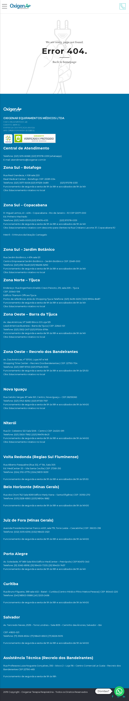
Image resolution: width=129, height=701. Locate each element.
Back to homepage (64, 62)
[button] (119, 691)
